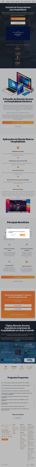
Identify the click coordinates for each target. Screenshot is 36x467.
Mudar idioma (22, 234)
